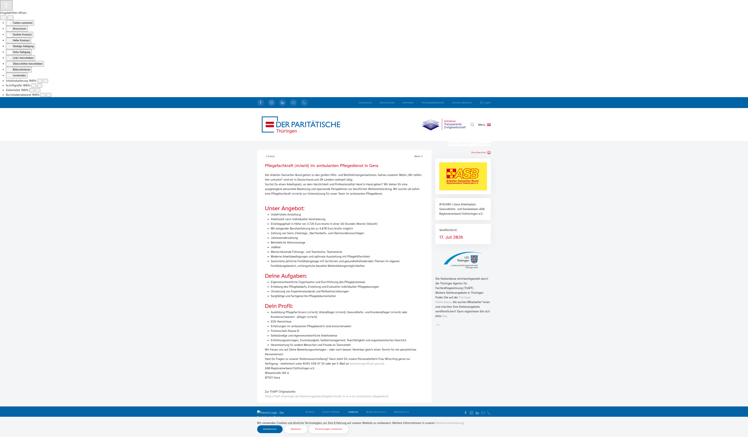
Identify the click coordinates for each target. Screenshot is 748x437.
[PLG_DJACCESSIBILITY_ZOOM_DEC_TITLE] (39, 81)
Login (487, 102)
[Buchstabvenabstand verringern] (42, 95)
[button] (472, 125)
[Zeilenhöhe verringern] (31, 90)
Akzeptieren (270, 429)
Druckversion (478, 152)
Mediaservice (401, 412)
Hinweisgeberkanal (433, 102)
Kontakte (408, 102)
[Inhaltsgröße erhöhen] (45, 81)
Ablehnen (296, 429)
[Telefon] (304, 102)
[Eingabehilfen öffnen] (6, 5)
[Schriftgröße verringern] (33, 86)
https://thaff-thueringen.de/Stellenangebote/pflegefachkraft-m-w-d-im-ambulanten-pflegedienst (327, 396)
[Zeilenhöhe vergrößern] (37, 90)
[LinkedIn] (282, 102)
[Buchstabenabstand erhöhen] (48, 95)
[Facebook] (260, 102)
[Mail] (293, 102)
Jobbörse (353, 412)
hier (444, 316)
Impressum (365, 102)
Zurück (271, 156)
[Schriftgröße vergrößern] (39, 86)
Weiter (417, 156)
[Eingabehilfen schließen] (10, 18)
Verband (309, 412)
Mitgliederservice (376, 412)
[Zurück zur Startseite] (301, 124)
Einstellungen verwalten (328, 429)
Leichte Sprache (462, 102)
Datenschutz (387, 102)
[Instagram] (271, 102)
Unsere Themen (331, 412)
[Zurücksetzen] (3, 17)
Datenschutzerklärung (449, 423)
